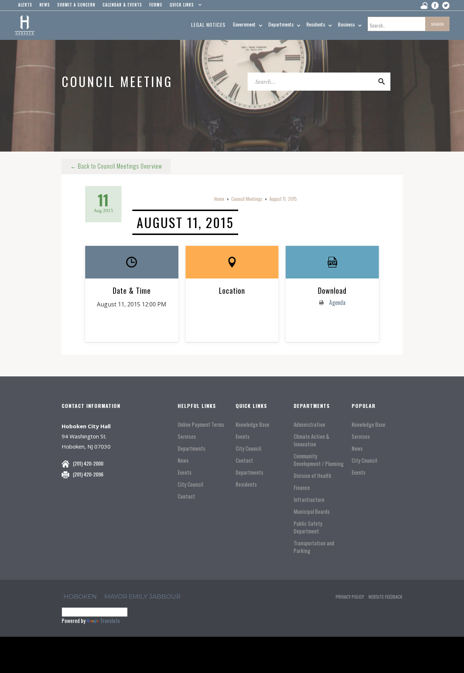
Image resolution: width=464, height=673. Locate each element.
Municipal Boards (312, 511)
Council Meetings (246, 198)
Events (184, 472)
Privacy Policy (350, 597)
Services (187, 436)
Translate (110, 620)
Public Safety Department (308, 527)
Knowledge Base (252, 424)
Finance (302, 487)
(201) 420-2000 (88, 463)
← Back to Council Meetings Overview (116, 166)
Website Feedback (385, 597)
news (45, 5)
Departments (191, 448)
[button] (184, 6)
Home (219, 198)
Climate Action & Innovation (311, 440)
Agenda (336, 302)
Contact (186, 496)
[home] (24, 25)
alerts (25, 5)
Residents (246, 484)
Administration (309, 424)
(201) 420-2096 (88, 474)
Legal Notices (208, 24)
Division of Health (312, 475)
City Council (190, 484)
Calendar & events (122, 5)
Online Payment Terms (201, 424)
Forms (155, 5)
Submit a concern (76, 5)
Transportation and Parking (314, 546)
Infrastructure (309, 499)
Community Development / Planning (319, 459)
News (183, 460)
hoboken (80, 596)
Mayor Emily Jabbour (142, 596)
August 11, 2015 (283, 198)
